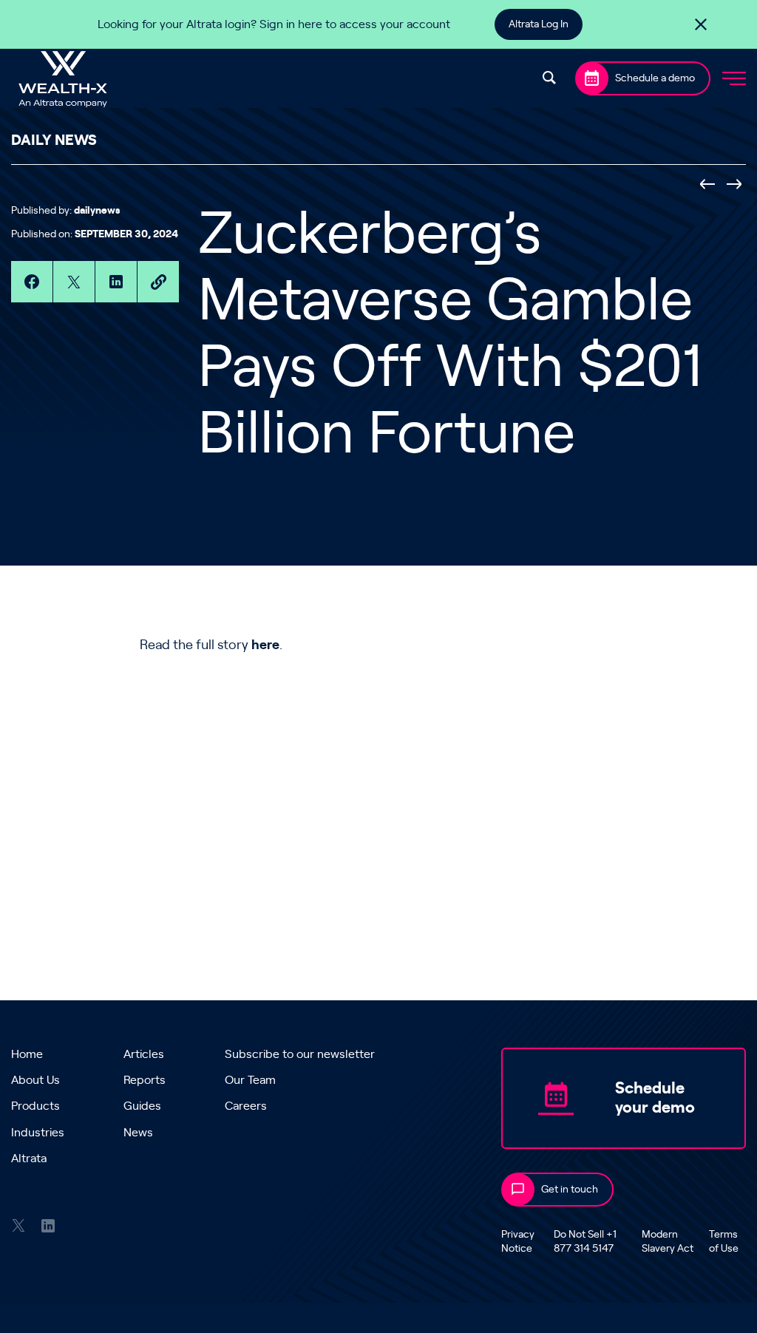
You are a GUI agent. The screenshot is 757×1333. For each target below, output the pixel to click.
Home (27, 1054)
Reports (144, 1080)
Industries (37, 1133)
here (265, 645)
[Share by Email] (158, 281)
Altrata (29, 1158)
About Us (35, 1080)
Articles (143, 1054)
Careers (246, 1106)
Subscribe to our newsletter (300, 1054)
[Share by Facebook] (31, 281)
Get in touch (569, 1189)
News (138, 1133)
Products (35, 1106)
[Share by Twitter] (74, 281)
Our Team (250, 1080)
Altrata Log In (538, 24)
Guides (142, 1106)
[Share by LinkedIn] (116, 281)
